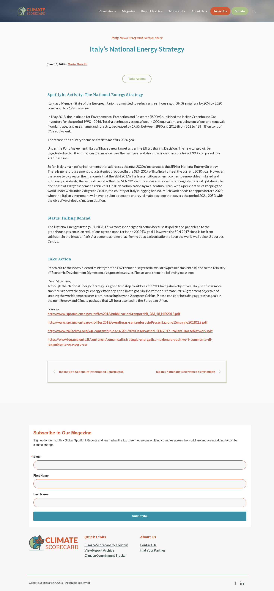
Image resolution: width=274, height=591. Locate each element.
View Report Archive (99, 550)
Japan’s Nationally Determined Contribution (185, 371)
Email (37, 456)
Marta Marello (77, 64)
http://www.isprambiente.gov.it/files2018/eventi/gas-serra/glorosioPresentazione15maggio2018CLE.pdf (128, 322)
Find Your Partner (152, 550)
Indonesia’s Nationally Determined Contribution (91, 371)
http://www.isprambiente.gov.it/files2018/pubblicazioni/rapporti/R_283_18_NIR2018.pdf (114, 314)
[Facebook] (235, 583)
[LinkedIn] (242, 583)
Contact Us (148, 545)
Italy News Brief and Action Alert (137, 38)
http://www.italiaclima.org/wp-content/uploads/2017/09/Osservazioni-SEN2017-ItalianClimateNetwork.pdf (130, 331)
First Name (41, 475)
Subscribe (140, 516)
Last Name (40, 494)
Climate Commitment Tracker (105, 555)
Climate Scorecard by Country (106, 545)
